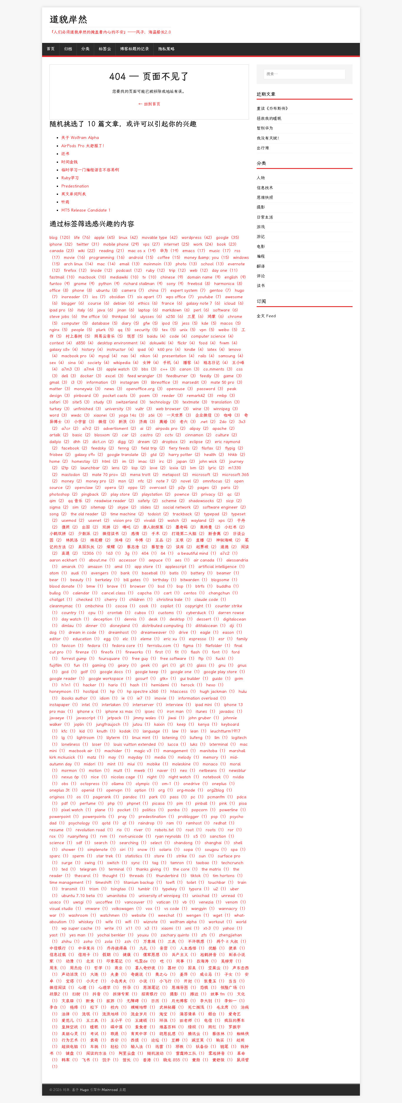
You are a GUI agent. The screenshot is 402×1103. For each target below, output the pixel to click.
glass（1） (207, 665)
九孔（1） (148, 948)
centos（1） (195, 593)
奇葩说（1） (142, 974)
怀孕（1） (132, 987)
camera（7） (134, 290)
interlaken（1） (116, 704)
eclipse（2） (201, 441)
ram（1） (176, 823)
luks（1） (199, 744)
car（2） (130, 435)
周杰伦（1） (81, 967)
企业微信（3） (208, 415)
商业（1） (123, 967)
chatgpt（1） (62, 599)
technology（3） (165, 402)
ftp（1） (206, 658)
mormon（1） (74, 770)
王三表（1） (97, 1020)
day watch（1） (77, 619)
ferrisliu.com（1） (164, 645)
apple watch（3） (123, 369)
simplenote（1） (102, 849)
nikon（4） (150, 355)
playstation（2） (157, 494)
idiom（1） (110, 698)
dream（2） (149, 441)
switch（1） (118, 862)
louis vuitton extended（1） (140, 744)
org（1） (166, 790)
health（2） (215, 454)
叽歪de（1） (146, 961)
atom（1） (59, 573)
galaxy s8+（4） (64, 349)
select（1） (161, 842)
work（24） (204, 244)
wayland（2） (204, 520)
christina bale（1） (175, 599)
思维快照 (265, 197)
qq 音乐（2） (80, 500)
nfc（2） (146, 481)
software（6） (226, 310)
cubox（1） (145, 612)
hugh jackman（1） (218, 691)
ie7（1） (145, 698)
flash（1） (200, 652)
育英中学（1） (144, 1033)
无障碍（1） (138, 1000)
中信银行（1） (63, 948)
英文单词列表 (73, 194)
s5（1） (200, 836)
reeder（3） (173, 395)
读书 (261, 285)
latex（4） (217, 349)
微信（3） (107, 421)
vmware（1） (97, 908)
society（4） (100, 362)
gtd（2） (158, 454)
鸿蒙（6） (216, 316)
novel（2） (191, 481)
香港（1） (152, 1059)
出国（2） (91, 527)
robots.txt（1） (169, 829)
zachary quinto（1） (180, 935)
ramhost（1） (199, 823)
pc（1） (198, 796)
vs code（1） (177, 908)
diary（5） (132, 323)
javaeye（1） (62, 717)
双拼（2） (111, 527)
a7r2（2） (92, 428)
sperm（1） (83, 856)
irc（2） (167, 461)
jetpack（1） (119, 717)
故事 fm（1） (222, 994)
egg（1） (112, 638)
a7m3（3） (72, 369)
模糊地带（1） (144, 1007)
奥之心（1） (166, 974)
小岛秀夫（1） (123, 981)
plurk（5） (106, 329)
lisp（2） (140, 467)
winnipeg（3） (226, 408)
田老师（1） (191, 1020)
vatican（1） (169, 902)
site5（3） (82, 402)
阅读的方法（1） (101, 1053)
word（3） (59, 415)
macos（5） (231, 323)
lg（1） (68, 737)
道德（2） (229, 546)
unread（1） (233, 895)
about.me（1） (103, 560)
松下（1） (99, 1007)
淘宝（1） (168, 1014)
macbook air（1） (86, 750)
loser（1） (102, 744)
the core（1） (186, 869)
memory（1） (216, 757)
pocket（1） (129, 809)
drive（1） (189, 632)
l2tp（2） (70, 467)
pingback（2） (95, 494)
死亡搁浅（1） (201, 1007)
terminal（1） (121, 869)
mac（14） (107, 263)
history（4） (93, 349)
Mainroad (110, 1090)
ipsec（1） (155, 711)
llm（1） (222, 737)
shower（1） (74, 849)
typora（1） (200, 888)
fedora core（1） (129, 645)
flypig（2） (235, 448)
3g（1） (132, 553)
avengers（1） (105, 573)
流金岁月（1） (144, 1014)
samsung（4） (232, 355)
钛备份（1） (207, 1046)
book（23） (228, 244)
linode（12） (103, 270)
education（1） (87, 638)
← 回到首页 (149, 104)
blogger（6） (74, 303)
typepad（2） (217, 514)
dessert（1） (209, 619)
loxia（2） (179, 467)
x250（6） (176, 316)
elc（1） (131, 638)
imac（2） (148, 461)
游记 (261, 236)
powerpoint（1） (65, 816)
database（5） (106, 323)
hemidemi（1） (165, 685)
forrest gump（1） (79, 658)
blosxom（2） (107, 435)
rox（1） (57, 836)
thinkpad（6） (125, 316)
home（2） (59, 461)
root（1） (195, 829)
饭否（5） (136, 336)
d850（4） (86, 343)
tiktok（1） (200, 875)
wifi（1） (133, 921)
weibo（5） (229, 329)
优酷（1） (217, 948)
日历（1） (160, 1000)
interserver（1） (149, 704)
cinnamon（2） (199, 435)
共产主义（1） (185, 954)
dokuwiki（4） (162, 343)
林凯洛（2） (77, 540)
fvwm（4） (230, 343)
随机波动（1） (160, 1053)
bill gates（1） (137, 579)
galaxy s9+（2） (90, 454)
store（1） (164, 856)
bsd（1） (166, 586)
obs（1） (70, 783)
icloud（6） (235, 303)
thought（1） (115, 875)
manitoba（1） (214, 750)
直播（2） (205, 540)
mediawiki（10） (125, 277)
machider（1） (118, 750)
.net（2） (209, 421)
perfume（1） (93, 803)
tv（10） (150, 277)
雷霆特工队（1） (191, 1053)
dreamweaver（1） (159, 632)
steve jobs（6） (64, 316)
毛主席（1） (227, 1007)
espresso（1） (203, 638)
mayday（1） (140, 757)
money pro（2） (101, 481)
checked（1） (89, 599)
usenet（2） (100, 520)
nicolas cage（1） (128, 777)
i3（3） (78, 382)
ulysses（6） (152, 316)
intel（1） (91, 704)
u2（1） (221, 888)
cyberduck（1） (201, 612)
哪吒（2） (131, 527)
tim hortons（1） (229, 875)
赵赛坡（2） (207, 546)
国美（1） (197, 967)
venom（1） (236, 902)
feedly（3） (211, 375)
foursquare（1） (114, 658)
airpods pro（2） (171, 428)
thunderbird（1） (172, 875)
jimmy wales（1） (150, 717)
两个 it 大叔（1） (232, 941)
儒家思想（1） (156, 954)
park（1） (158, 796)
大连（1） (99, 974)
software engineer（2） (225, 507)
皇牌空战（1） (75, 1027)
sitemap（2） (103, 507)
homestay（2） (86, 461)
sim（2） (80, 507)
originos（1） (62, 796)
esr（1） (226, 638)
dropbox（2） (175, 441)
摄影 (261, 207)
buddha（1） (229, 586)
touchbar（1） (222, 882)
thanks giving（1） (154, 869)
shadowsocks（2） (207, 500)
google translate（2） (128, 454)
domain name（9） (205, 277)
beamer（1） (229, 573)
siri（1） (128, 849)
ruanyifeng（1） (83, 836)
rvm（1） (109, 836)
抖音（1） (101, 994)
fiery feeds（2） (184, 448)
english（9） (236, 277)
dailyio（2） (60, 441)
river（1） (143, 829)
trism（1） (99, 888)
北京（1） (95, 961)
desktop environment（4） (122, 343)
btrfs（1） (205, 586)
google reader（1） (68, 678)
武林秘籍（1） (172, 1007)
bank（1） (130, 573)
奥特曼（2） (211, 527)
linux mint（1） (146, 737)
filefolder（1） (219, 645)
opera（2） (116, 487)
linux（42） (129, 237)
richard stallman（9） (144, 283)
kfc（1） (70, 731)
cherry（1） (116, 599)
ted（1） (70, 869)
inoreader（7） (76, 296)
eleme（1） (151, 638)
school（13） (213, 263)
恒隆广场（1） (233, 987)
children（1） (142, 599)
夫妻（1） (119, 974)
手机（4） (172, 362)
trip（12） (178, 270)
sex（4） (58, 362)
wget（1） (223, 915)
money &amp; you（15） (208, 257)
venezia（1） (211, 902)
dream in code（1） (88, 632)
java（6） (106, 310)
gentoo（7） (221, 290)
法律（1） (71, 1014)
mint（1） (116, 764)
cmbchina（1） (99, 606)
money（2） (73, 481)
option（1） (145, 790)
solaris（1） (170, 849)
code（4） (180, 336)
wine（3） (202, 408)
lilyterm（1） (119, 737)
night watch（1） (185, 777)
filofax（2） (213, 448)
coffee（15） (170, 257)
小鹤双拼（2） (63, 533)
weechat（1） (171, 915)
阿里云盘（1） (132, 1053)
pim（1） (185, 803)
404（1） (150, 553)
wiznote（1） (155, 921)
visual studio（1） (66, 908)
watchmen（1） (115, 915)
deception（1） (108, 619)
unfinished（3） (89, 408)
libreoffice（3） (166, 382)
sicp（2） (235, 500)
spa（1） (239, 849)
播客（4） (192, 362)
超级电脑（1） (75, 1046)
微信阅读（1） (63, 987)
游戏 (261, 226)
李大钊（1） (211, 1000)
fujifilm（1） (60, 665)
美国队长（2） (91, 546)
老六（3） (189, 421)
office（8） (60, 290)
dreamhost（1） (123, 632)
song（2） (59, 514)
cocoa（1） (126, 606)
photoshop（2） (64, 494)
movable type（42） (161, 237)
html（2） (111, 461)
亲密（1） (169, 948)
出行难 (263, 147)
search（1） (106, 842)
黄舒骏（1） (223, 1059)
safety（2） (149, 500)
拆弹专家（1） (126, 994)
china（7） (158, 290)
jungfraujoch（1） (113, 724)
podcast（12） (130, 270)
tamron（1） (182, 862)
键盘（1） (75, 1053)
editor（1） (60, 638)
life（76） (83, 237)
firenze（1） (87, 652)
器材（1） (176, 967)
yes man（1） (82, 935)
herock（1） (193, 685)
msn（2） (127, 481)
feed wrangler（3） (146, 375)
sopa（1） (193, 849)
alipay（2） (200, 428)
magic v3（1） (148, 750)
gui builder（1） (195, 678)
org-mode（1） (191, 790)
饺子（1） (111, 1059)
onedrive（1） (196, 783)
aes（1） (183, 560)
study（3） (104, 402)
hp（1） (117, 691)
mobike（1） (159, 764)
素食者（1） (146, 1027)
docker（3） (92, 375)
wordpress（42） (198, 237)
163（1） (114, 553)
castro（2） (151, 435)
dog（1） (58, 632)
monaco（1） (215, 764)
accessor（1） (133, 560)
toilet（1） (197, 882)
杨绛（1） (79, 1007)
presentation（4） (179, 355)
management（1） (180, 750)
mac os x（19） (143, 250)
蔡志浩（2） (138, 546)
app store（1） (149, 566)
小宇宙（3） (85, 421)
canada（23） (63, 250)
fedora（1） (99, 645)
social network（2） (182, 507)
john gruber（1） (205, 717)
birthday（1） (166, 579)
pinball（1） (206, 803)
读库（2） (185, 546)
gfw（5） (151, 323)
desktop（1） (182, 619)
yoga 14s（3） (133, 415)
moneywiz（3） (88, 388)
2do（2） (228, 421)
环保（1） (168, 1020)
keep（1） (187, 724)
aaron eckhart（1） (68, 560)
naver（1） (168, 770)
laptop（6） (149, 310)
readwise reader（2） (115, 500)
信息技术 (265, 187)
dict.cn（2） (104, 441)
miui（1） (136, 764)
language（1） (157, 731)
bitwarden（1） (195, 579)
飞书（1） (91, 1059)
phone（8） (83, 290)
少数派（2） (89, 533)
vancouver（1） (139, 902)
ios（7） (100, 296)
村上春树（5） (79, 336)
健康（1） (132, 954)
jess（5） (191, 323)
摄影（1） (179, 994)
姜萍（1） (189, 974)
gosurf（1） (146, 678)
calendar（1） (86, 593)
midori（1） (95, 764)
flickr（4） (187, 343)
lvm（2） (198, 467)
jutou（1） (142, 724)
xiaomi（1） (172, 928)
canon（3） (191, 369)
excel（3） (115, 375)
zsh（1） (133, 941)
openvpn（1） (119, 790)
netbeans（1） (213, 770)
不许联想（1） (201, 941)
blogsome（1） (225, 579)
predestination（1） (158, 816)
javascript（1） (91, 717)
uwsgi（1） (83, 902)
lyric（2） (217, 467)
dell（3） (70, 375)
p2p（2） (187, 487)
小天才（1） (97, 981)
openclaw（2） (89, 487)
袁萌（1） (99, 1040)
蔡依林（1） (223, 1033)
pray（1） (127, 816)
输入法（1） (142, 1046)
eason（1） (233, 632)
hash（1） (140, 685)
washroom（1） (84, 915)
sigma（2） (60, 507)
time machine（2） (128, 514)
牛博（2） (144, 540)
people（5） (83, 329)
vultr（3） (145, 408)
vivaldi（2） (155, 520)
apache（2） (224, 428)
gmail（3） (59, 382)
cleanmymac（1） (66, 606)
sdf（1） (84, 842)
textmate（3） (196, 402)
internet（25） (178, 244)
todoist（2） (159, 514)
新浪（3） (128, 421)
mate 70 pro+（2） (110, 474)
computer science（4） (213, 336)
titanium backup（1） (144, 882)
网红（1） (217, 1027)
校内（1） (119, 1007)
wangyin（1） (204, 908)
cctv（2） (174, 435)
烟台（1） (217, 1014)
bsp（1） (185, 586)
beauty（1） (82, 579)
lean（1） (199, 731)
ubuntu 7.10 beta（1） (83, 895)
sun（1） (207, 856)
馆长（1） (131, 1059)
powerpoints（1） (100, 816)
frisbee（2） (61, 454)
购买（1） (225, 1040)
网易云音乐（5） (109, 336)
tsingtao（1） (124, 888)
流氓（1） (91, 1014)
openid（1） (93, 790)
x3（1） (152, 928)
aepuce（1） (161, 560)
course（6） (100, 303)
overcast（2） (163, 487)
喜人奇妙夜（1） (150, 967)
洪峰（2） (123, 540)
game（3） (233, 375)
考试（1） (99, 1033)
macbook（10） (94, 277)
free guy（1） (145, 658)
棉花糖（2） (101, 540)
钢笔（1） (229, 1046)
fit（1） (182, 652)
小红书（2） (235, 527)
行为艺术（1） (75, 1040)
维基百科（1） (172, 1027)
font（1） (221, 652)
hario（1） (118, 685)
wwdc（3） (81, 415)
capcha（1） (149, 593)
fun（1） (82, 665)
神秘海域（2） (229, 540)
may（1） (117, 757)
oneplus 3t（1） (64, 790)
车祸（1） (99, 1046)
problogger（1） (194, 816)
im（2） (129, 461)
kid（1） (87, 731)
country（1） (74, 612)
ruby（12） (156, 270)
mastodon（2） (76, 474)
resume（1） (61, 829)
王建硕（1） (146, 1020)
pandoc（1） (135, 796)
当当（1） (237, 981)
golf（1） (89, 671)
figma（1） (193, 645)
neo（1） (189, 770)
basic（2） (82, 435)
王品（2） (164, 540)
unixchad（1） (206, 895)
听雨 (65, 202)
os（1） (84, 796)
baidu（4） (157, 336)
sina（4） (77, 362)
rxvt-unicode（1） (136, 836)
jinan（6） (127, 310)
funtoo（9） (60, 283)
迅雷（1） (164, 1046)
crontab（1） (120, 612)
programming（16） (108, 257)
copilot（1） (172, 606)
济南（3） (148, 421)
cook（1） (149, 606)
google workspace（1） (111, 678)
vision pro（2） (127, 520)
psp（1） (219, 816)
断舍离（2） (219, 533)
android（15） (142, 257)
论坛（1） (160, 1040)
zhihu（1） (72, 941)
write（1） (114, 928)
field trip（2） (154, 448)
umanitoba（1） (122, 895)
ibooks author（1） (80, 698)
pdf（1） (70, 803)
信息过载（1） (63, 954)
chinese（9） (173, 277)
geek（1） (150, 665)
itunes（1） (207, 711)
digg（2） (127, 441)
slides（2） (151, 507)
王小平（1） (121, 1020)
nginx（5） (59, 329)
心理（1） (87, 987)
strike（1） (186, 856)
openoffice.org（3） (145, 388)
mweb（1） (145, 770)
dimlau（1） (73, 625)
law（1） (180, 731)
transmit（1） (75, 888)
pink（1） (228, 803)
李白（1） (58, 1007)
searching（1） (134, 842)
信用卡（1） (89, 954)
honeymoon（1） (65, 691)
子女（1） (233, 974)
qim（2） (58, 500)
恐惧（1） (209, 987)
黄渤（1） (201, 1059)
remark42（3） (201, 395)
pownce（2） (187, 494)
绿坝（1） (197, 1027)
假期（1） (111, 954)
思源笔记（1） (156, 987)
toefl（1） (175, 882)
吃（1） (167, 961)
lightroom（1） (91, 737)
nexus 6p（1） (75, 777)
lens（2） (121, 467)
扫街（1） (81, 994)
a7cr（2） (71, 428)
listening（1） (175, 737)
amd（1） (123, 566)
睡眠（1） (99, 1027)
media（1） (165, 757)
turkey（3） (60, 408)
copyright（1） (199, 606)
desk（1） (158, 619)
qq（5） (125, 329)
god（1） (70, 671)
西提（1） (140, 1040)
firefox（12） (76, 270)
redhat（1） (225, 823)
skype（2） (128, 507)
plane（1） (105, 809)
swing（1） (95, 862)
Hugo (84, 1090)
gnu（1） (227, 665)
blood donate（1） (67, 586)
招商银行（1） (154, 994)
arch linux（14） (80, 263)
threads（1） (142, 875)
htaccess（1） (184, 691)
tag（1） (160, 862)
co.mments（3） (219, 369)
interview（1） (180, 704)
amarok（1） (74, 566)
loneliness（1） (76, 744)
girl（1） (170, 665)
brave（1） (118, 586)
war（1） (58, 915)
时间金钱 (69, 162)
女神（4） (151, 362)
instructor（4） (121, 349)
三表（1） (176, 941)
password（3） (211, 388)
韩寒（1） (71, 1059)
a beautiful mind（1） (198, 553)
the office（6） (95, 316)
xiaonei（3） (105, 415)
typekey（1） (174, 888)
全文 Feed (266, 316)
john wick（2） (213, 461)
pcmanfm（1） (221, 796)
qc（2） (234, 494)
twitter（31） (89, 244)
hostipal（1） (96, 691)
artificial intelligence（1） (222, 566)
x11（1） (134, 928)
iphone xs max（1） (124, 711)
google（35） (229, 237)
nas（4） (130, 355)
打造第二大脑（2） (189, 533)
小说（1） (148, 981)
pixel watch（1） (78, 809)
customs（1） (171, 612)
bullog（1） (60, 593)
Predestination (75, 186)
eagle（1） (210, 632)
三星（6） (196, 316)
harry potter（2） (186, 454)
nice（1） (100, 777)
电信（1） (213, 1020)
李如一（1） (235, 1000)
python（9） (110, 283)
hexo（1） (216, 685)
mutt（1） (123, 770)
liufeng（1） (201, 737)
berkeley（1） (108, 579)
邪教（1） (184, 1046)
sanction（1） (223, 836)
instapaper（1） (64, 704)
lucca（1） (178, 744)
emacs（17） (195, 250)
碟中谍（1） (121, 1027)
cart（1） (173, 593)
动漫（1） (75, 961)
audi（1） (80, 573)
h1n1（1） (72, 685)
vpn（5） (208, 329)
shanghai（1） (218, 842)
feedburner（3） (182, 375)
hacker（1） (95, 685)
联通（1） (119, 1033)
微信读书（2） (115, 533)
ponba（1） (179, 809)
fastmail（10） (63, 277)
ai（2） (147, 428)
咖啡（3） (233, 415)
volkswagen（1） (128, 908)
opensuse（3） (181, 388)
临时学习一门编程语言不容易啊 (90, 169)
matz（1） (97, 757)
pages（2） (208, 487)
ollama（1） (123, 783)
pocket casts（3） (120, 395)
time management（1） (71, 882)
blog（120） (61, 237)
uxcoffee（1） (109, 902)
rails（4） (207, 355)
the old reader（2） (90, 514)
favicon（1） (74, 645)
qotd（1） (111, 823)
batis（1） (179, 573)
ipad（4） (147, 349)
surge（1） (72, 862)
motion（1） (100, 770)
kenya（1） (209, 724)
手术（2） (160, 533)
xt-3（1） (212, 928)
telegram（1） (93, 869)
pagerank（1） (107, 796)
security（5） (147, 329)
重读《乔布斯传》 (273, 108)
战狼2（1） (60, 994)
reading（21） (113, 250)
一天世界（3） (180, 415)
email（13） (130, 263)
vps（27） (152, 244)
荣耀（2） (116, 546)
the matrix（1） (217, 869)
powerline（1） (234, 809)
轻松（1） (119, 1046)
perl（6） (203, 310)
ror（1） (236, 829)
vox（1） (154, 908)
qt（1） (129, 823)
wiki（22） (88, 250)
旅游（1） (115, 1000)
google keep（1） (152, 671)
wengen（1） (199, 915)
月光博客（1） (184, 1000)
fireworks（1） (139, 652)
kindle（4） (195, 349)
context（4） (61, 343)
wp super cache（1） (82, 928)
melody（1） (190, 757)
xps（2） (226, 520)
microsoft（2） (206, 474)
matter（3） (61, 388)
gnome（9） (85, 283)
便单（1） (238, 948)
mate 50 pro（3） (228, 382)
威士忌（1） (211, 974)
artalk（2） (60, 435)
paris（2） (231, 487)
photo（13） (188, 263)
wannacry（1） (233, 908)
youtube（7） (211, 296)
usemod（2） (74, 520)
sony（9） (176, 283)
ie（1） (128, 698)
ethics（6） (149, 303)
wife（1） (114, 921)
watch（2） (178, 520)
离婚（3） (168, 421)
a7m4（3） (94, 369)
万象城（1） (154, 941)
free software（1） (178, 658)
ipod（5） (171, 323)
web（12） (200, 270)
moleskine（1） (186, 764)
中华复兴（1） (91, 948)
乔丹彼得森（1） (122, 948)
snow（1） (147, 849)
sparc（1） (60, 856)
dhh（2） (82, 441)
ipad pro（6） (62, 310)
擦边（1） (199, 994)
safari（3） (60, 402)
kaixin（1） (164, 724)
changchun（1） (224, 593)
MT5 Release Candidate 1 (86, 210)
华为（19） (170, 250)
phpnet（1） (139, 803)
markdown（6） (177, 310)
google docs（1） (117, 671)
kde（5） (210, 323)
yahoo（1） (234, 928)
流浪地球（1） (115, 1014)
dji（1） (237, 625)
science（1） (62, 842)
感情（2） (140, 533)
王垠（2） (184, 540)
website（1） (144, 915)
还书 (65, 153)
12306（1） (93, 553)
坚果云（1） (219, 967)
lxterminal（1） (224, 744)
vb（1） (189, 902)
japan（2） (186, 461)
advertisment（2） (121, 428)
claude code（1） (212, 599)
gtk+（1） (169, 678)
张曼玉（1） (215, 981)
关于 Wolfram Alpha (80, 137)
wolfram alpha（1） (188, 921)
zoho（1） (93, 941)
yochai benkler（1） (116, 935)
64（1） (168, 553)
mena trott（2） (145, 474)
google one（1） (186, 671)
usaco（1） (60, 902)
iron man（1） (180, 711)
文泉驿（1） (73, 1000)
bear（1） (59, 579)
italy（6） (86, 310)
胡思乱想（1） (172, 1033)
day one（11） (226, 270)
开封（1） (193, 981)
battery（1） (203, 573)
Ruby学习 (70, 177)
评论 (261, 276)
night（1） (157, 777)
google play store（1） (225, 671)
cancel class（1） (119, 593)
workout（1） (222, 921)
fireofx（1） (112, 652)
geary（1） (128, 665)
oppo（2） (138, 487)
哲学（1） (103, 967)
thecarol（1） (87, 875)
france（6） (173, 303)
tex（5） (170, 329)
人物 (261, 177)
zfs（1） (209, 935)
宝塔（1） (75, 981)
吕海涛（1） (207, 961)
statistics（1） (139, 856)
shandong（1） (188, 842)
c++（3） (169, 369)
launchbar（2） (95, 467)
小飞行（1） (170, 981)
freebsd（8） (200, 283)
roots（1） (216, 829)
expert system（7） (189, 290)
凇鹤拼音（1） (213, 954)
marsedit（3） (195, 382)
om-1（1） (172, 783)
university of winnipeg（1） (165, 895)
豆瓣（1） (180, 1040)
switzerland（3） (132, 402)
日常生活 (265, 217)
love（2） (159, 467)
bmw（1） (96, 586)
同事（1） (185, 961)
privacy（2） (213, 494)
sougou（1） (217, 849)
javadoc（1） (232, 711)
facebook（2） (76, 448)
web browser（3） (173, 408)
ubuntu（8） (108, 290)
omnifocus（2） (218, 481)
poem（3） (149, 395)
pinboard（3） (87, 395)
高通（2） (71, 553)
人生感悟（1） (193, 948)
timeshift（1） (108, 882)
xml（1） (193, 928)
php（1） (116, 803)
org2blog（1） (221, 790)
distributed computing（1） (168, 625)
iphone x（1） (90, 711)
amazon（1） (100, 566)
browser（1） (143, 586)
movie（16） (76, 257)
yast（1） (58, 935)
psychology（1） (84, 823)
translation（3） (226, 402)
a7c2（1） (230, 553)
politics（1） (154, 809)
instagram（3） (134, 382)
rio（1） (124, 829)
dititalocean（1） (211, 625)
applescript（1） (181, 566)
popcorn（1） (205, 809)
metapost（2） (176, 474)
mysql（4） (109, 355)
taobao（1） (208, 862)
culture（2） (227, 435)
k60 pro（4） (170, 349)
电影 (261, 246)
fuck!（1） (226, 658)
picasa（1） (163, 803)
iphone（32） (62, 244)
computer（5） (76, 323)
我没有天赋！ (269, 138)
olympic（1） (148, 783)
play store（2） (125, 494)
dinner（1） (97, 625)
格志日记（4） (216, 362)
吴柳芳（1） (232, 961)
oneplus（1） (224, 783)
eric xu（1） (175, 638)
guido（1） (222, 678)
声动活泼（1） (75, 974)
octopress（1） (95, 783)
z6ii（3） (156, 415)
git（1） (187, 665)
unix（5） (189, 329)
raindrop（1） (151, 823)
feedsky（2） (104, 448)
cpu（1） (97, 612)
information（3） (103, 382)
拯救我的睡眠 (269, 118)
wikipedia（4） (127, 362)
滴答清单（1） (193, 1014)
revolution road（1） (95, 829)
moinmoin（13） (159, 263)
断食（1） (95, 1000)
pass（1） (179, 796)
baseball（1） (155, 573)
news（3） (114, 388)
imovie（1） (166, 698)
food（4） (208, 343)
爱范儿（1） (73, 1020)
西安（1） (119, 1040)
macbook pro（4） (79, 355)
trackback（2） (187, 514)
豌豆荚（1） (203, 1040)
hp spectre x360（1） (148, 691)
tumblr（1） (149, 888)
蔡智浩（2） (162, 546)
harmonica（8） (229, 283)
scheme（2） (174, 500)
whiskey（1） (91, 921)
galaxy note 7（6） (204, 303)
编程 (261, 256)
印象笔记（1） (119, 961)
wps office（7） (181, 296)
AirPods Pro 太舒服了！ (84, 145)
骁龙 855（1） (176, 1059)
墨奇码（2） (186, 527)
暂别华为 (265, 128)
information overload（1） (203, 698)
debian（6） (125, 303)
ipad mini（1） (208, 704)
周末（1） (58, 967)
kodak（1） (130, 731)
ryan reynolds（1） (173, 836)
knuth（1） (107, 731)
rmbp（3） (227, 395)
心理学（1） (109, 987)
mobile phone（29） (122, 244)
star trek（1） (110, 856)
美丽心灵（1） (75, 1033)
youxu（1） (148, 935)
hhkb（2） (238, 454)
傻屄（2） (71, 527)
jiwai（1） (177, 717)
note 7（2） (167, 481)
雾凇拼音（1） (221, 1053)
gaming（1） (104, 665)
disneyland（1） (125, 625)
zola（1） (114, 941)
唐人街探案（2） (158, 527)
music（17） (221, 250)
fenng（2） (128, 448)
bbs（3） (150, 369)
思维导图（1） (185, 987)
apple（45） (105, 237)
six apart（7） (151, 296)
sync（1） (141, 862)
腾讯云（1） (199, 1033)
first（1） (164, 652)
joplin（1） (84, 724)
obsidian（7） (122, 296)
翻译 (261, 266)
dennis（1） (135, 619)
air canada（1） (209, 560)
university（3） (119, 408)
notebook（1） (217, 777)
